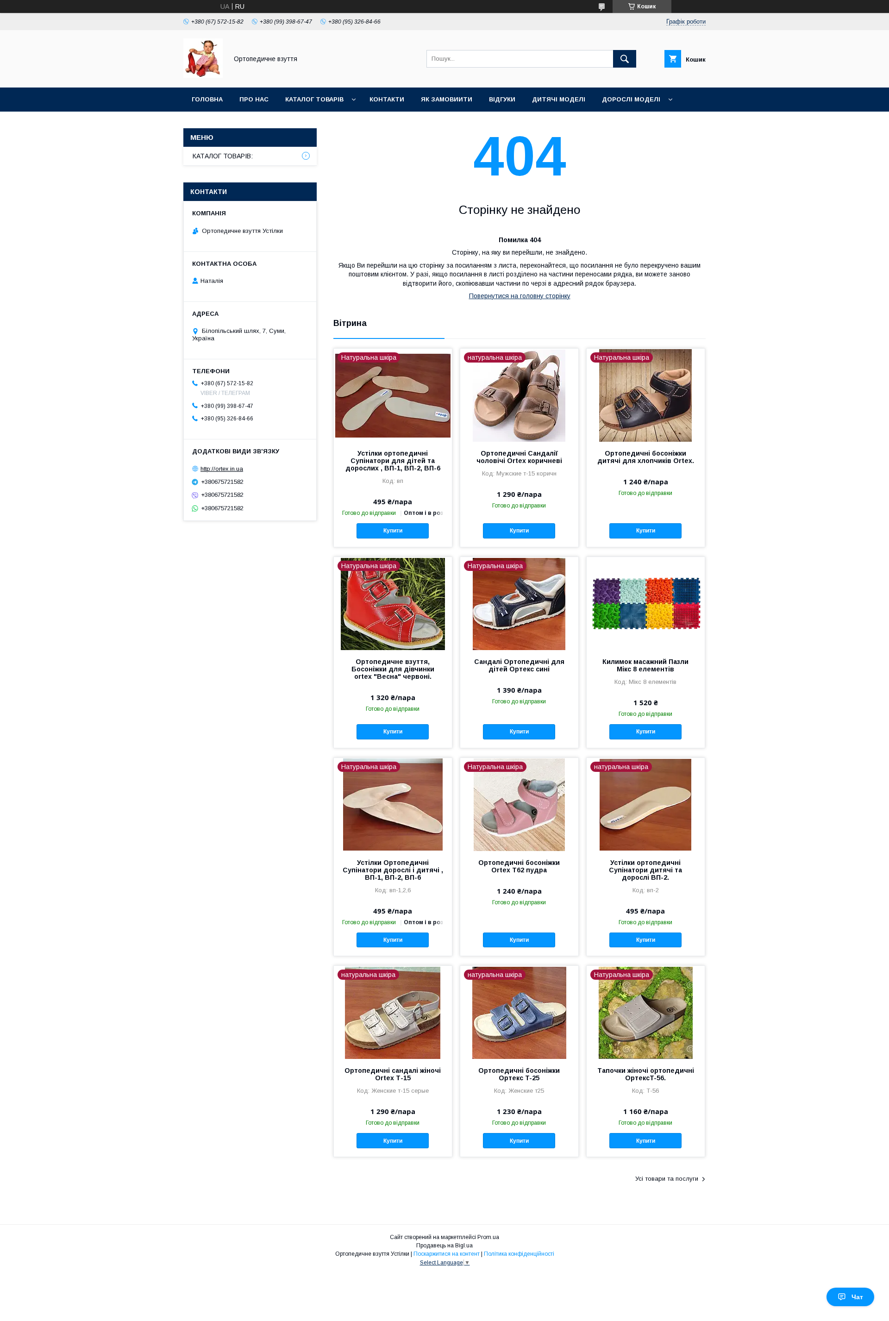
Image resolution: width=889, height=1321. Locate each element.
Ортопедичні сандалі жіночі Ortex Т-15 (392, 1074)
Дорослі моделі (631, 99)
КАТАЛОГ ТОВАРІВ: (223, 156)
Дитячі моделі (558, 99)
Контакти (386, 99)
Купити (392, 530)
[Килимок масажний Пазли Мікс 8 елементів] (646, 603)
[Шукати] (624, 59)
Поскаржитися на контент (446, 1254)
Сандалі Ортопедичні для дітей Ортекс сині (519, 665)
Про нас (254, 99)
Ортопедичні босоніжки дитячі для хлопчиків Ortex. (645, 457)
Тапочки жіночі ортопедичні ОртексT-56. (645, 1074)
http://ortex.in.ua (221, 468)
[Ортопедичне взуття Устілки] (203, 75)
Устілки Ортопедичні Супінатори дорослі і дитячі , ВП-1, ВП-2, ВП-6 (393, 870)
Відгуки (502, 99)
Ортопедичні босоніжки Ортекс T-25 (519, 1074)
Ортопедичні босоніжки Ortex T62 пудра (519, 866)
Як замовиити (446, 99)
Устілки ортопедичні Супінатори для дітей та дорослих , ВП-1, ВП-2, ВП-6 (392, 461)
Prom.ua (488, 1237)
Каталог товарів (314, 99)
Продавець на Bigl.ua (444, 1245)
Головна (207, 99)
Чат (857, 1297)
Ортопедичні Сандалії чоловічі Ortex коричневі (519, 457)
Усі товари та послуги (666, 1178)
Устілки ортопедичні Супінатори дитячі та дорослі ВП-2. (645, 870)
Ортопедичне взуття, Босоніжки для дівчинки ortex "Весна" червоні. (392, 669)
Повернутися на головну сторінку (519, 296)
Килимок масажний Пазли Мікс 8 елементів (645, 665)
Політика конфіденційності (519, 1254)
